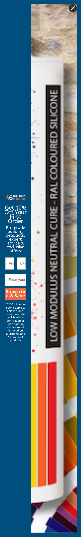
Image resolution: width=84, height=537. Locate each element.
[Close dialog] (73, 8)
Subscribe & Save (15, 293)
